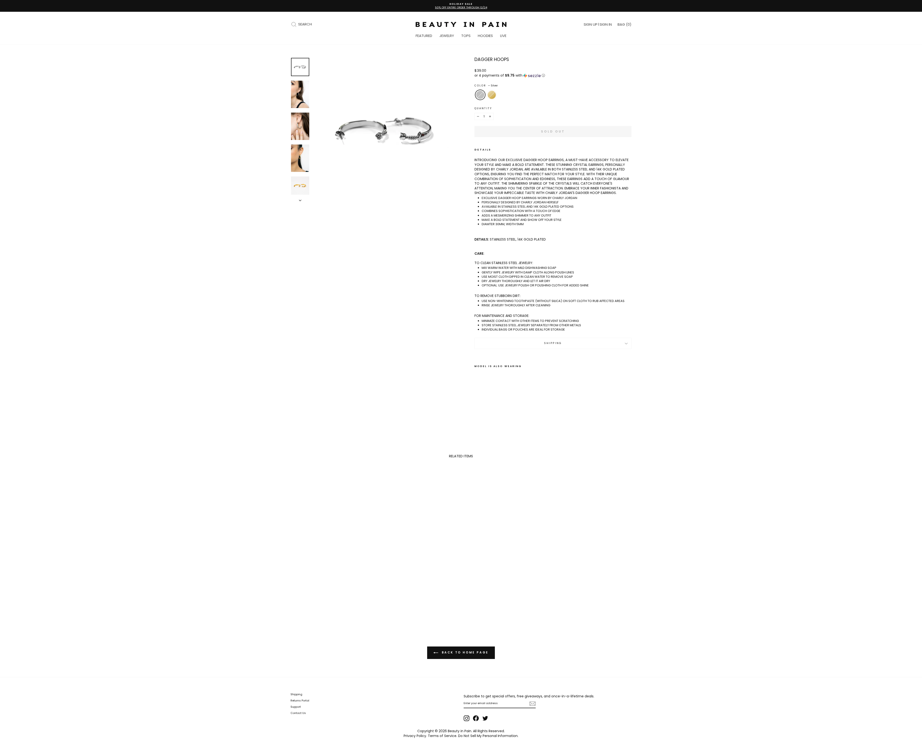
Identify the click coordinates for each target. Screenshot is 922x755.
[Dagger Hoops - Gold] (484, 403)
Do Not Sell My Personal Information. (488, 735)
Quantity (483, 108)
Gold (492, 95)
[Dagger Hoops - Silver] (477, 403)
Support (296, 707)
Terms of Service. (442, 735)
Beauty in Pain (459, 731)
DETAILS (482, 149)
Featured (424, 35)
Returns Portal (300, 700)
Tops (466, 35)
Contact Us (298, 713)
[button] (552, 75)
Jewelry (446, 35)
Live (503, 35)
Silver (480, 95)
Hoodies (485, 35)
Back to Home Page (464, 652)
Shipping (553, 343)
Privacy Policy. (415, 735)
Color (486, 85)
